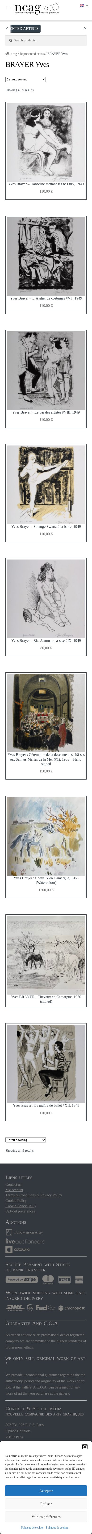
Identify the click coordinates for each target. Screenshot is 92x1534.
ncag (14, 54)
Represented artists (32, 54)
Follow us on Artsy (28, 1232)
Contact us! (13, 1184)
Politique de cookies (32, 1527)
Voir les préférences (46, 1517)
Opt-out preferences (20, 1211)
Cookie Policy (16, 1201)
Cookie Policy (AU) (20, 1206)
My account (14, 1190)
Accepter (46, 1491)
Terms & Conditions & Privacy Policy (33, 1195)
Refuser (46, 1504)
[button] (85, 1446)
